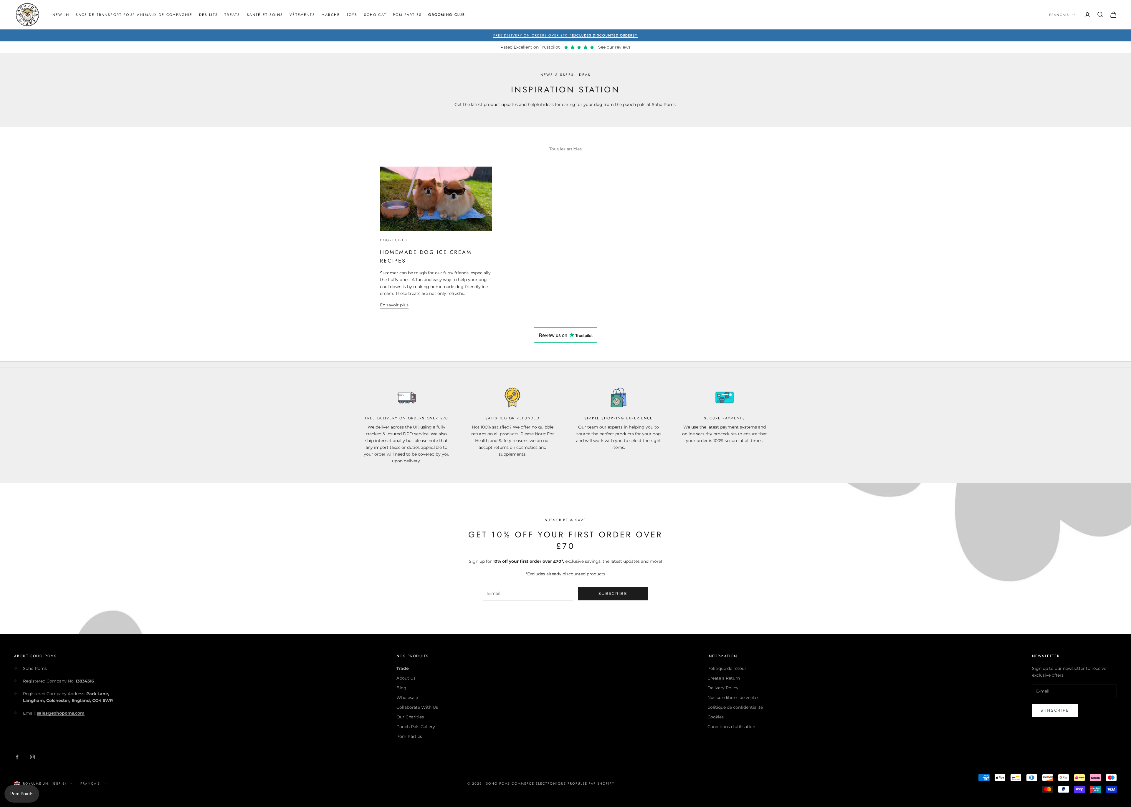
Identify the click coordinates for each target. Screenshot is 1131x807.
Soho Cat (375, 14)
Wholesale (407, 697)
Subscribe (612, 593)
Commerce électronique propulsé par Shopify (563, 783)
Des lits (208, 14)
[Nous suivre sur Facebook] (17, 757)
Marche (331, 14)
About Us (406, 678)
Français (1059, 14)
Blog (401, 687)
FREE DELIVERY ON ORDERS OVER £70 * (565, 35)
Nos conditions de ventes (733, 697)
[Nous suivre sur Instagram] (32, 757)
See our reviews (614, 47)
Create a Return (723, 678)
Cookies (715, 717)
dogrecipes (394, 240)
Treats (232, 14)
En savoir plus (394, 305)
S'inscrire (1055, 710)
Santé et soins (265, 14)
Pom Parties (407, 14)
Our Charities (410, 717)
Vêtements (302, 14)
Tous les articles (565, 149)
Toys (352, 14)
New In (60, 14)
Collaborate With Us (417, 707)
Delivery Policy (722, 687)
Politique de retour (726, 668)
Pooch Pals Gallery (415, 726)
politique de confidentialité (735, 707)
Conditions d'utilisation (731, 726)
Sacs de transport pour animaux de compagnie (134, 14)
